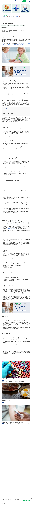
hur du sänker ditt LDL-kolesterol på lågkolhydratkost (14, 44)
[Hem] (16, 1)
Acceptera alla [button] (26, 500)
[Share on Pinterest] (26, 19)
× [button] (31, 498)
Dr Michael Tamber (16, 16)
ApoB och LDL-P (16, 25)
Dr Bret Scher (5, 16)
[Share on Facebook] (29, 19)
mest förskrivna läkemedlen (10, 228)
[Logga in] (31, 1)
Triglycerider (3, 25)
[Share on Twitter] (27, 19)
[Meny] (1, 1)
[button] (11, 503)
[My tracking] (27, 1)
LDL (11, 25)
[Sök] (3, 1)
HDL (8, 25)
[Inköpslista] (29, 1)
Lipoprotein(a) (4, 27)
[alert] (16, 501)
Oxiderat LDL (22, 25)
